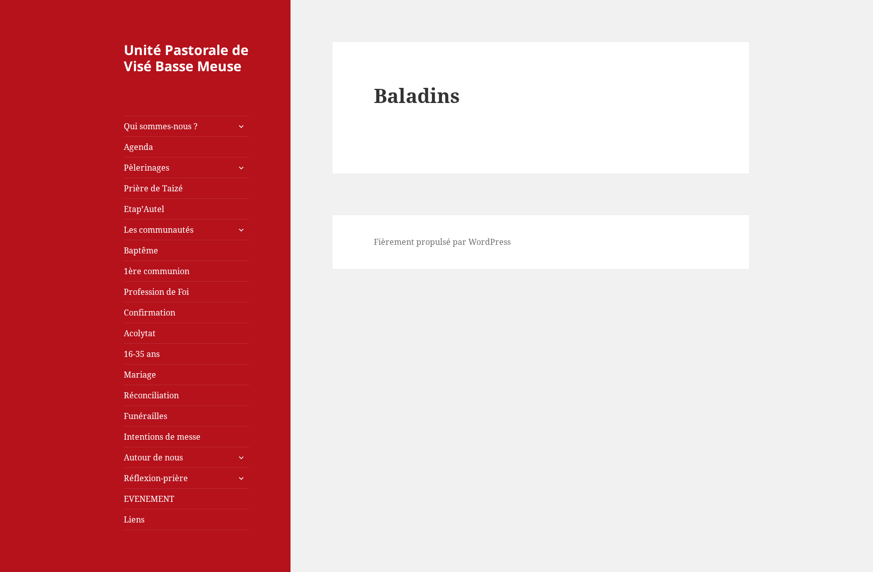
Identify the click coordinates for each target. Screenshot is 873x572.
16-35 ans (142, 353)
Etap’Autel (144, 209)
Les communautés (158, 229)
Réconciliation (151, 395)
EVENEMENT (149, 498)
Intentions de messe (162, 436)
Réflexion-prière (156, 478)
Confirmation (149, 312)
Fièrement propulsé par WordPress (442, 241)
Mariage (140, 374)
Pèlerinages (146, 167)
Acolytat (140, 333)
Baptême (141, 250)
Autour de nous (153, 457)
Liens (134, 519)
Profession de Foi (156, 291)
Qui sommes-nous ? (161, 126)
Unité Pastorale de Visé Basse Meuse (186, 57)
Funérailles (145, 416)
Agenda (138, 146)
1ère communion (156, 271)
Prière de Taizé (153, 188)
